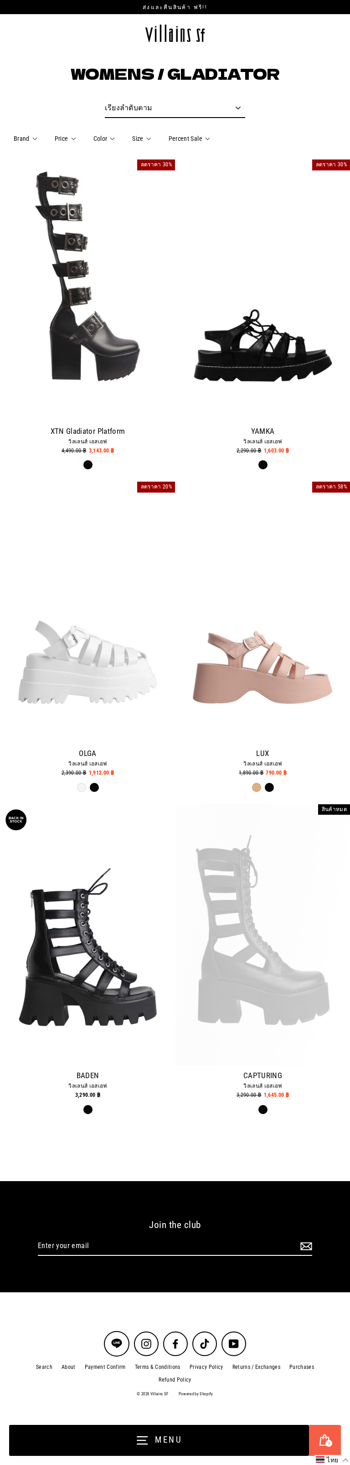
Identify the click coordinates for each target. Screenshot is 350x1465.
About (69, 1367)
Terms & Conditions (157, 1367)
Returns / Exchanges (256, 1367)
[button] (332, 1460)
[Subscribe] (305, 1246)
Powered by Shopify (196, 1394)
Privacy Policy (206, 1367)
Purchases (301, 1367)
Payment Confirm (105, 1367)
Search (44, 1367)
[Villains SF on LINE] (116, 1344)
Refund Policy (175, 1380)
